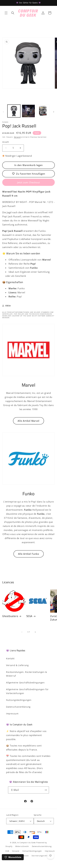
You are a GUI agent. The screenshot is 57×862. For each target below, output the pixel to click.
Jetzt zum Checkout (28, 182)
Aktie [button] (8, 305)
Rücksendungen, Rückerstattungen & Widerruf (26, 674)
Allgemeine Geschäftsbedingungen (25, 682)
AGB (7, 851)
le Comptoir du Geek (26, 842)
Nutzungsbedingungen (18, 700)
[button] (6, 13)
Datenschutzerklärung (18, 706)
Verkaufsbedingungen (32, 851)
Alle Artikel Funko (28, 553)
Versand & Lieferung (17, 665)
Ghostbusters (10, 616)
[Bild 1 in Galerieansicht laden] (13, 111)
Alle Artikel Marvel (28, 420)
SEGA (29, 616)
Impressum (12, 713)
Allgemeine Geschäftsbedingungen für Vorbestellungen (27, 691)
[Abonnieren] (45, 790)
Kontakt (10, 658)
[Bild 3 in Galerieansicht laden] (42, 111)
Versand (17, 137)
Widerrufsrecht (22, 846)
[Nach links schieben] (3, 112)
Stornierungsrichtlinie (41, 855)
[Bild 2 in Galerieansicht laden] (28, 111)
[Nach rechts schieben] (53, 112)
